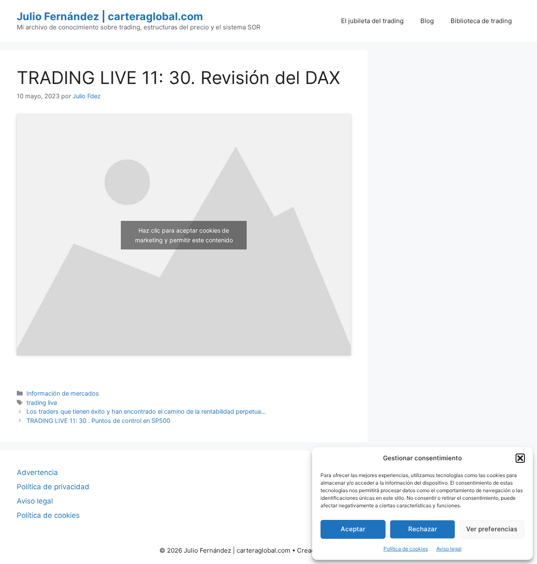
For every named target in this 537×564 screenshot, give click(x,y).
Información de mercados (62, 393)
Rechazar (422, 529)
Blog (427, 21)
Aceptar (353, 529)
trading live (41, 402)
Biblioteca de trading (481, 21)
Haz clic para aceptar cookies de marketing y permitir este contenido (184, 235)
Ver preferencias (491, 529)
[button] (520, 458)
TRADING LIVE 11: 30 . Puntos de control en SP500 (98, 420)
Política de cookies (405, 549)
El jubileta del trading (372, 21)
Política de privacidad (53, 487)
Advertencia (37, 472)
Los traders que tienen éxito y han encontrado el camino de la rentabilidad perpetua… (146, 411)
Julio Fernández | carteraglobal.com (110, 16)
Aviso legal (448, 549)
